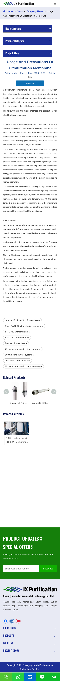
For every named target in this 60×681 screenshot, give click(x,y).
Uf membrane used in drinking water (22, 349)
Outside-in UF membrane (17, 360)
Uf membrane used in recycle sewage (23, 366)
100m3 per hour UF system (18, 354)
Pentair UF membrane (16, 343)
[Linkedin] (11, 621)
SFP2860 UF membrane (17, 337)
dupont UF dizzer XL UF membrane (22, 320)
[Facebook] (5, 621)
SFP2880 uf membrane (16, 331)
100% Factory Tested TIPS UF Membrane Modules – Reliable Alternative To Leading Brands (16, 440)
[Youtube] (18, 621)
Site (30, 77)
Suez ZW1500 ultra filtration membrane (24, 326)
